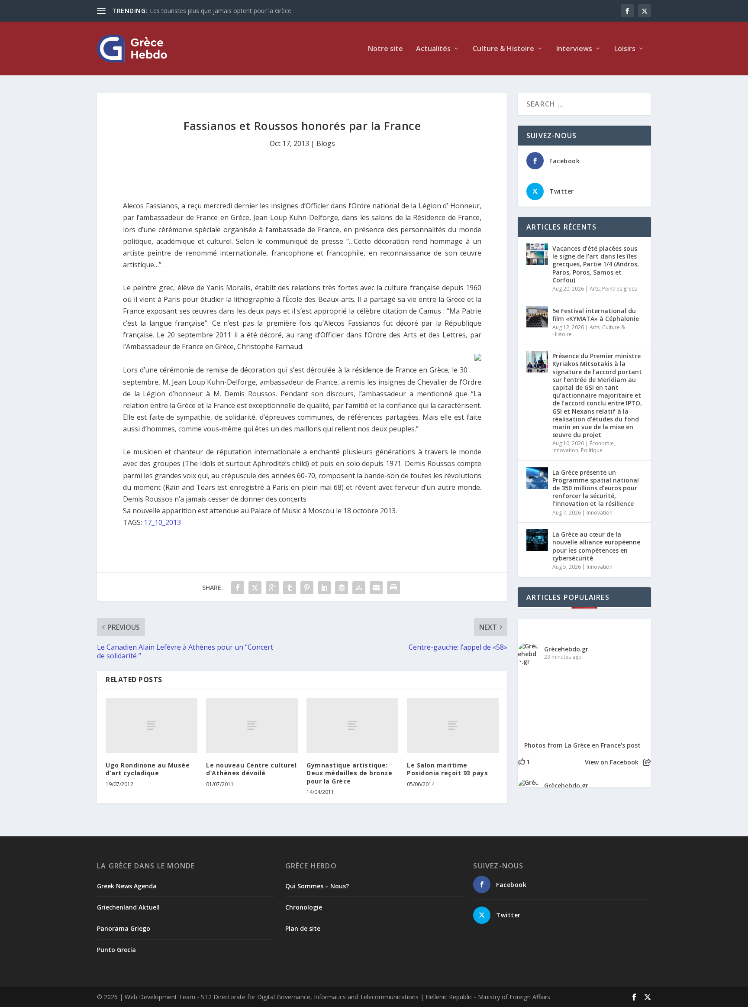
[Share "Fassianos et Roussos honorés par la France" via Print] (393, 587)
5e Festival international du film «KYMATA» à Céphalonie (595, 315)
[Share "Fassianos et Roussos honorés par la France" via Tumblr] (289, 587)
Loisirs (624, 49)
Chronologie (303, 907)
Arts (595, 288)
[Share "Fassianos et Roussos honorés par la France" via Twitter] (255, 587)
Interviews (574, 49)
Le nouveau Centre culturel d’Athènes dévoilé (251, 769)
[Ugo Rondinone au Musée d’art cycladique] (151, 725)
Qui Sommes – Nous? (317, 886)
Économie (602, 443)
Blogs (325, 143)
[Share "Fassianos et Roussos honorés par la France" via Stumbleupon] (359, 587)
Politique (592, 450)
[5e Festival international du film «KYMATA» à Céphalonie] (537, 316)
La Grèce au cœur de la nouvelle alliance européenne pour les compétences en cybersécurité (596, 546)
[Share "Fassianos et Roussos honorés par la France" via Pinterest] (307, 587)
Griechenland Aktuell (128, 907)
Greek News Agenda (127, 886)
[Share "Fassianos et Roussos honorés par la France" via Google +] (272, 587)
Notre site (385, 49)
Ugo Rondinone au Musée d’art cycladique (148, 769)
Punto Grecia (116, 949)
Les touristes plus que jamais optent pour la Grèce (220, 10)
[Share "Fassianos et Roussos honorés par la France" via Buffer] (341, 587)
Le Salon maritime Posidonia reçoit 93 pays (447, 769)
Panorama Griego (123, 928)
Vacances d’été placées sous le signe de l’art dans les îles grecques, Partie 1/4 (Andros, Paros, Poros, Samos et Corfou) (595, 264)
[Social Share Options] (647, 762)
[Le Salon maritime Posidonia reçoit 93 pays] (453, 725)
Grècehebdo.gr (566, 649)
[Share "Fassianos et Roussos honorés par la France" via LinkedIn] (324, 587)
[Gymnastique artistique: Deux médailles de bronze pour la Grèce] (352, 725)
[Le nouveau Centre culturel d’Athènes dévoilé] (252, 725)
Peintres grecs (619, 288)
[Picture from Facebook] (551, 702)
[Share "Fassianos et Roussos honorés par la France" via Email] (376, 587)
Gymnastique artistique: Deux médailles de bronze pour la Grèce (349, 773)
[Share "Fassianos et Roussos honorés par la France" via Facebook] (237, 587)
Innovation (565, 450)
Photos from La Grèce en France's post (582, 745)
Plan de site (302, 928)
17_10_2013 (162, 522)
